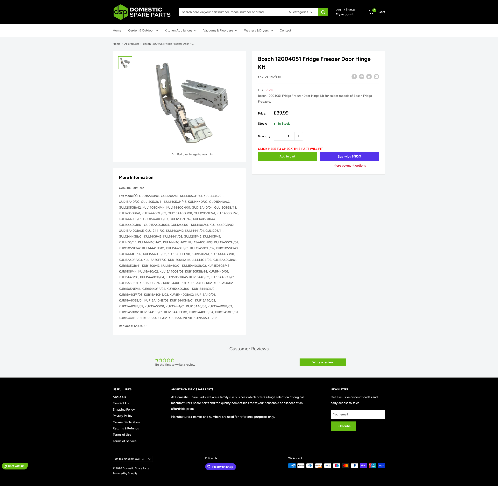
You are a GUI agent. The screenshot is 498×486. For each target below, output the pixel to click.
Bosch (269, 90)
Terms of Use (122, 434)
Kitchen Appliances (178, 30)
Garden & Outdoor (141, 30)
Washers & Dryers (256, 30)
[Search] (323, 12)
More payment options (350, 165)
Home (117, 30)
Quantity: (264, 136)
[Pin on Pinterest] (361, 76)
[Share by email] (376, 76)
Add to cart (287, 156)
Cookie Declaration (126, 422)
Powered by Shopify (125, 473)
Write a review (322, 362)
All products (131, 43)
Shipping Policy (124, 409)
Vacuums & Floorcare (218, 30)
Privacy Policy (122, 416)
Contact (285, 30)
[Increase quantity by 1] (299, 136)
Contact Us (121, 403)
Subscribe (344, 426)
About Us (119, 397)
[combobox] (231, 12)
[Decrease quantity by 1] (278, 136)
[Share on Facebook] (354, 76)
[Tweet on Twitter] (369, 76)
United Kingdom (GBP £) (129, 458)
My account (345, 14)
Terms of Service (125, 441)
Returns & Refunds (126, 428)
